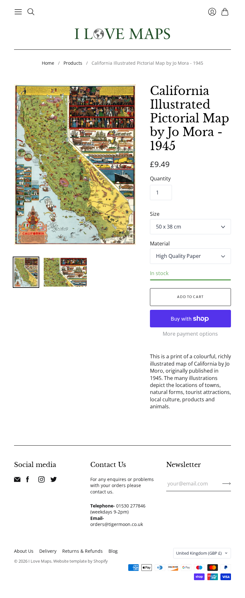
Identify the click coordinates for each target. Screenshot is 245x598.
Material (160, 243)
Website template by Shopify (80, 561)
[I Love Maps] (122, 33)
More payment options (190, 333)
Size (155, 213)
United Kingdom (199, 553)
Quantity (160, 178)
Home (48, 63)
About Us (23, 551)
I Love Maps (39, 561)
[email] (17, 480)
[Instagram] (41, 480)
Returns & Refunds (82, 551)
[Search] (31, 12)
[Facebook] (27, 480)
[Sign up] (226, 483)
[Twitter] (53, 480)
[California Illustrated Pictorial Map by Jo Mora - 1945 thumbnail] (26, 272)
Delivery (47, 551)
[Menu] (18, 11)
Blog (113, 551)
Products (72, 63)
